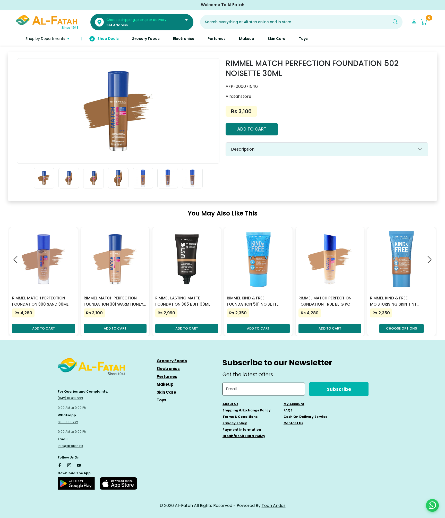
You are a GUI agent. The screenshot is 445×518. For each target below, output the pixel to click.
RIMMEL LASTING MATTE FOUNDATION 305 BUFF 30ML (182, 301)
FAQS (288, 410)
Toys (161, 400)
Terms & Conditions (240, 417)
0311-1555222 (68, 422)
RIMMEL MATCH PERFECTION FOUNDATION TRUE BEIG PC (325, 301)
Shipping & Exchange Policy (246, 410)
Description (242, 149)
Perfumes (167, 376)
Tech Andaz (274, 505)
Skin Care (166, 392)
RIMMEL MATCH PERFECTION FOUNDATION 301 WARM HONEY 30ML (113, 301)
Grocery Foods (172, 361)
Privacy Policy (234, 423)
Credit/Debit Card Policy (243, 436)
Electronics (168, 368)
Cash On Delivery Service (305, 417)
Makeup (165, 384)
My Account (294, 404)
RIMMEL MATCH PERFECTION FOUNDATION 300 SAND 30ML (40, 301)
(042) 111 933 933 (70, 398)
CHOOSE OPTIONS (401, 328)
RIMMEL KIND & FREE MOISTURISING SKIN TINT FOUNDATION (393, 301)
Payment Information (241, 429)
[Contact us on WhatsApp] (432, 505)
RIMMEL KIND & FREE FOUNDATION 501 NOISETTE (253, 301)
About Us (230, 404)
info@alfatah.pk (70, 446)
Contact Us (293, 423)
